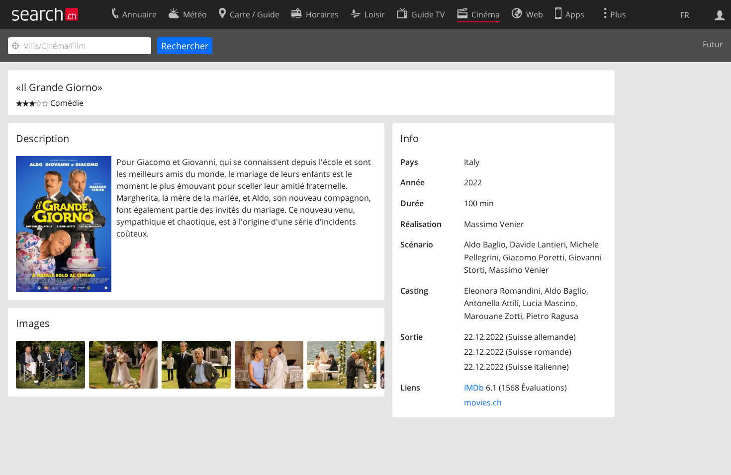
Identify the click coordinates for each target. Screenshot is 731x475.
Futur (713, 44)
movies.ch (483, 402)
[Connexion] (720, 14)
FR (684, 14)
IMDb (474, 387)
